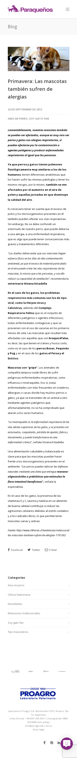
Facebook (16, 550)
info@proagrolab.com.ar (38, 725)
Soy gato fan (39, 118)
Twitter (35, 550)
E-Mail (53, 550)
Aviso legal (38, 729)
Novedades (15, 604)
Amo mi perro (18, 118)
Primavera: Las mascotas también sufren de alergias (37, 89)
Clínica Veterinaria (19, 594)
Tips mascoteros (18, 632)
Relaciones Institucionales (24, 613)
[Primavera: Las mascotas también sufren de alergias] (38, 59)
